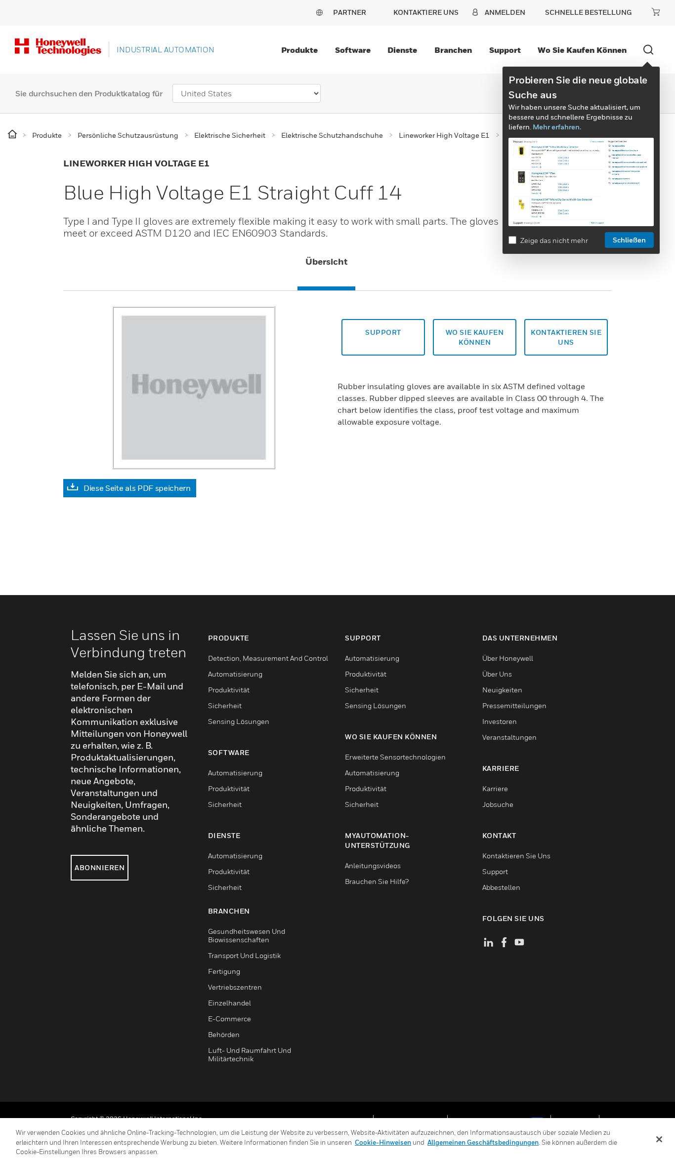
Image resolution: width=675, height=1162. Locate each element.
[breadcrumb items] (13, 134)
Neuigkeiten (502, 689)
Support (505, 50)
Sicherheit (225, 705)
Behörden (224, 1034)
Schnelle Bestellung (588, 12)
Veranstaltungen (509, 737)
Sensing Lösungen (238, 721)
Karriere (495, 788)
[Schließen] (659, 1139)
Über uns (497, 674)
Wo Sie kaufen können (582, 50)
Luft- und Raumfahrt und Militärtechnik (249, 1054)
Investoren (499, 721)
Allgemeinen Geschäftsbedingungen (483, 1142)
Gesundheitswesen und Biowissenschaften (246, 935)
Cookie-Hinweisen (383, 1142)
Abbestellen (501, 887)
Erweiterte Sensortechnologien (395, 757)
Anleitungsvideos (373, 865)
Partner (349, 12)
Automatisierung (235, 674)
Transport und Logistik (244, 955)
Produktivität (229, 689)
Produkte (299, 50)
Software (353, 50)
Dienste (402, 50)
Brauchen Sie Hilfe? (377, 881)
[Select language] (319, 12)
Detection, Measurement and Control (268, 658)
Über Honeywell (507, 658)
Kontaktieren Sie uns (516, 855)
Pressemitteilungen (514, 705)
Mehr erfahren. (557, 126)
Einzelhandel (229, 1003)
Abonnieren (100, 867)
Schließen (629, 240)
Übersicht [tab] (326, 261)
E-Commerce (229, 1018)
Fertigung (224, 971)
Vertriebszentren (235, 987)
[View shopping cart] (655, 11)
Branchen (453, 50)
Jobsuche (497, 804)
